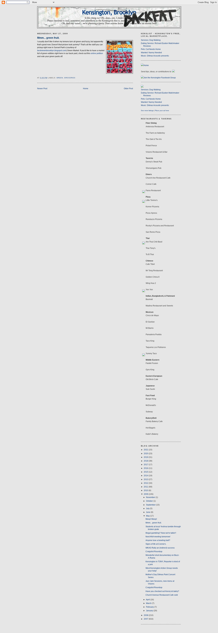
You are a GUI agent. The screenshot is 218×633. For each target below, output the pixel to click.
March (149, 603)
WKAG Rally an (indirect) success (160, 548)
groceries (69, 78)
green (59, 78)
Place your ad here (162, 110)
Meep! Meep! (151, 519)
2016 (146, 468)
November (151, 497)
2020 (146, 453)
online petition (97, 53)
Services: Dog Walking (151, 40)
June (148, 512)
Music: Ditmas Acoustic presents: (155, 56)
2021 (146, 450)
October (149, 501)
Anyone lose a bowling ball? (158, 540)
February (150, 607)
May (148, 516)
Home (85, 88)
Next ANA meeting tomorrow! (158, 537)
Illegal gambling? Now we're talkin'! (161, 533)
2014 (146, 476)
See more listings (147, 110)
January (150, 611)
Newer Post (42, 88)
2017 (146, 465)
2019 (146, 457)
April (148, 600)
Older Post (128, 88)
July (148, 508)
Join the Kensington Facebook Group (159, 78)
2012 (146, 483)
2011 (146, 487)
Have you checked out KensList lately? (162, 591)
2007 (146, 619)
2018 (146, 461)
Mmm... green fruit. (48, 37)
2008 (146, 615)
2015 (146, 472)
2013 (146, 479)
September (151, 505)
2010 (146, 490)
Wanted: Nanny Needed (151, 53)
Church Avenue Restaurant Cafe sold (162, 595)
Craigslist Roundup (154, 551)
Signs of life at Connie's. (156, 544)
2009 (146, 494)
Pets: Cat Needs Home (151, 49)
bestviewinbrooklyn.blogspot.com (51, 50)
